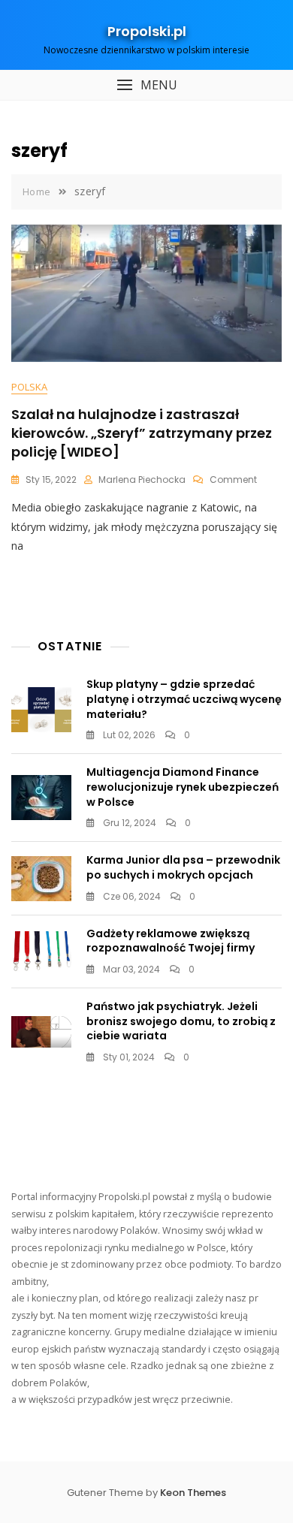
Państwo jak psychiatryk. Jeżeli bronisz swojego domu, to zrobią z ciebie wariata (181, 1021)
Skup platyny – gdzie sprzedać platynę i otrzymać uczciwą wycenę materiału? (184, 699)
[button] (146, 85)
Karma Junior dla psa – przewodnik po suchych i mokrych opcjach (183, 867)
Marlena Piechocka (142, 479)
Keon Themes (193, 1492)
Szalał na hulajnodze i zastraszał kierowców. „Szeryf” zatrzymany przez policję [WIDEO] (141, 433)
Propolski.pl (146, 31)
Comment (233, 479)
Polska (29, 387)
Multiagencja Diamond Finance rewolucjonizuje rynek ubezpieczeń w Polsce (182, 787)
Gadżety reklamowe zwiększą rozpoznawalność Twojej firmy (170, 941)
